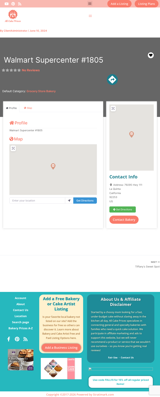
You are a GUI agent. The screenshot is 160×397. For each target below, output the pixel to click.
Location (21, 316)
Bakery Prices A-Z (20, 328)
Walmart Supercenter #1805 (53, 59)
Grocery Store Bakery (41, 91)
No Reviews (31, 70)
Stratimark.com (103, 394)
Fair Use (113, 357)
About (20, 304)
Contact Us (20, 310)
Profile (21, 122)
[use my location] (69, 200)
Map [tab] (29, 107)
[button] (89, 3)
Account (20, 298)
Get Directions (85, 200)
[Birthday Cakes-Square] (20, 359)
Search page (20, 322)
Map (18, 139)
